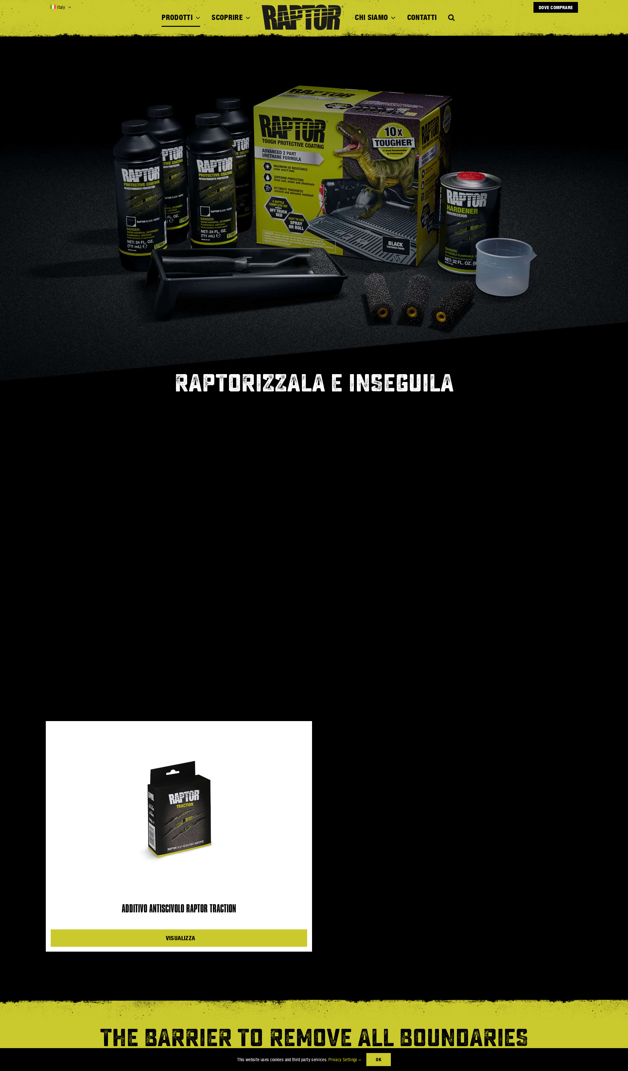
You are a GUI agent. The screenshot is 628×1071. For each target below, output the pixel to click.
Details (181, 938)
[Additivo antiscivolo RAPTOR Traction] (179, 808)
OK (378, 1059)
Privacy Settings (343, 1059)
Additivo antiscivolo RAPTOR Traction (179, 909)
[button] (451, 17)
